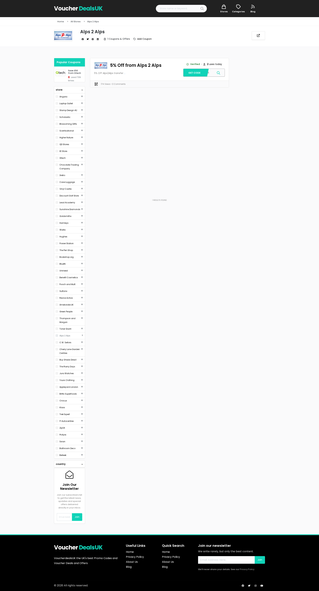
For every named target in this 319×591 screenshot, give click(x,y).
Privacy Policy (247, 569)
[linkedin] (98, 39)
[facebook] (83, 39)
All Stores (76, 21)
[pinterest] (93, 39)
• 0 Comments (118, 84)
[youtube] (262, 585)
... (124, 73)
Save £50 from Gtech (74, 71)
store (59, 89)
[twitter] (88, 39)
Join (77, 517)
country (60, 464)
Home (60, 21)
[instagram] (255, 585)
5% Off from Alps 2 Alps (135, 65)
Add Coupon (144, 39)
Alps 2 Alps (93, 21)
